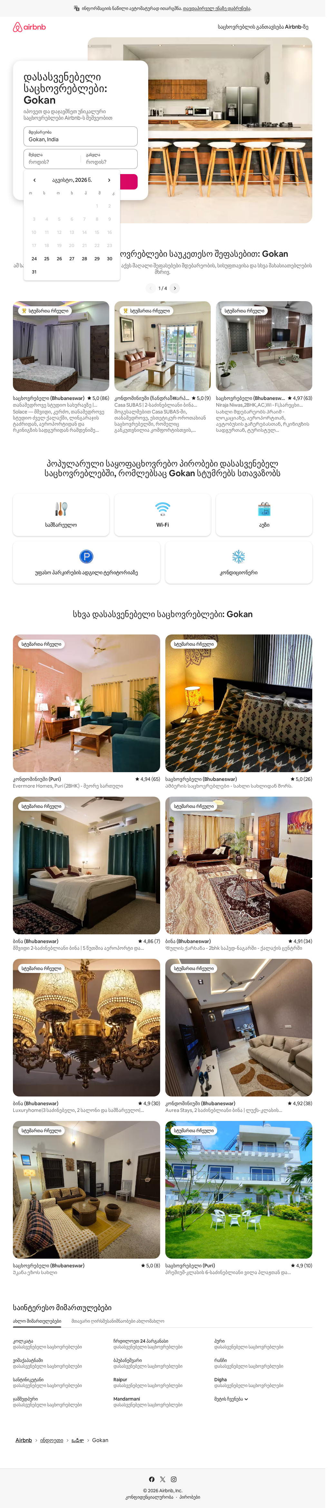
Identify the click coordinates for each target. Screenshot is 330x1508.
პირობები (190, 1497)
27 (71, 259)
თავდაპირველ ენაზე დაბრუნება (216, 8)
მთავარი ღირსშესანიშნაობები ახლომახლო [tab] (118, 1321)
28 (84, 259)
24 (34, 259)
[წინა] (151, 288)
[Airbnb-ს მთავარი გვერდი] (29, 27)
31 (34, 272)
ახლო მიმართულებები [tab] (37, 1321)
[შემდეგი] (175, 288)
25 (46, 259)
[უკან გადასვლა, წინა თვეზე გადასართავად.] (35, 180)
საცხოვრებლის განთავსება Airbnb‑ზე (263, 26)
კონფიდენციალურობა (149, 1497)
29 (97, 259)
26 (59, 259)
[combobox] (80, 139)
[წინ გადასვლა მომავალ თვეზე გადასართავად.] (109, 180)
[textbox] (52, 162)
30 (109, 259)
